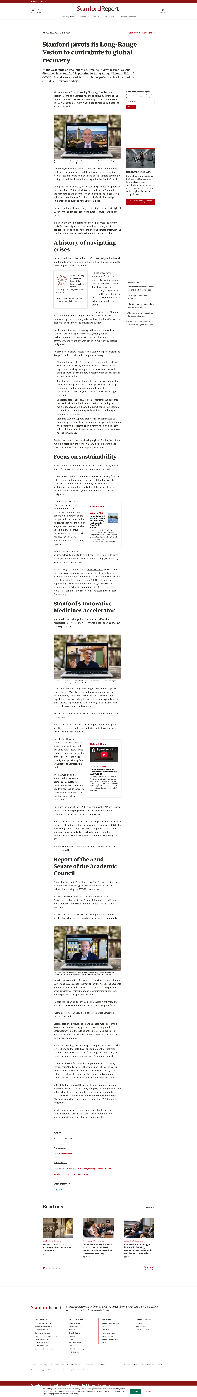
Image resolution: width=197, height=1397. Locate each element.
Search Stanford (88, 1385)
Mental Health (141, 1326)
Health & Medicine (105, 1169)
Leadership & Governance (141, 32)
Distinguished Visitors (42, 1342)
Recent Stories (102, 1365)
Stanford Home (56, 1385)
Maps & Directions (72, 1385)
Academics (139, 1323)
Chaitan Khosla (94, 569)
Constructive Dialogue (43, 1323)
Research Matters (75, 1323)
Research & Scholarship (89, 17)
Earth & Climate (74, 1333)
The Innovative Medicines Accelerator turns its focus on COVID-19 (103, 771)
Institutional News (41, 1346)
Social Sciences (74, 1352)
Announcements (88, 1365)
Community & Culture (110, 1339)
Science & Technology (99, 766)
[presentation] (113, 518)
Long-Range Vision (67, 190)
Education (72, 1339)
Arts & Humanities (75, 1326)
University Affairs (97, 513)
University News (67, 17)
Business (72, 1330)
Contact (127, 1365)
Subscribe (136, 1365)
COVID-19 (71, 1174)
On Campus (109, 17)
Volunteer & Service (143, 1330)
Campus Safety (107, 1336)
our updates (66, 298)
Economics (72, 1336)
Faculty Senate (83, 1174)
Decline (148, 1391)
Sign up (130, 107)
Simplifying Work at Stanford (45, 1326)
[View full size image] (87, 137)
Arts (103, 1326)
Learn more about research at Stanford (140, 201)
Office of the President (63, 1153)
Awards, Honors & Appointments (46, 1336)
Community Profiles (45, 1365)
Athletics (105, 1330)
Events (104, 1342)
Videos (33, 1365)
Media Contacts (148, 1365)
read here (59, 544)
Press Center (161, 1365)
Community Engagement (111, 1323)
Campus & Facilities (42, 1339)
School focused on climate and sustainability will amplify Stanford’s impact (97, 522)
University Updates (73, 1365)
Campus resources (108, 1333)
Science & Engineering (86, 1169)
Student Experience (128, 17)
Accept (135, 1391)
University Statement (42, 1330)
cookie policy (73, 1394)
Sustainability (59, 1174)
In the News (59, 1365)
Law (70, 1346)
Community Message (42, 1333)
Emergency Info (104, 1385)
